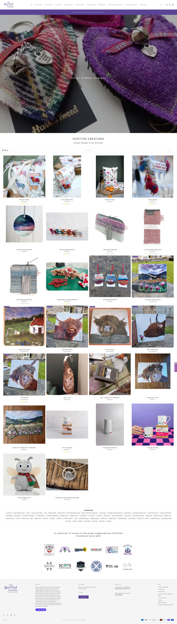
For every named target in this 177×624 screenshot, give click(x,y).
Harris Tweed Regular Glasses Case (152, 249)
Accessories (9, 513)
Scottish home (140, 518)
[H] (31, 4)
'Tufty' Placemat (24, 397)
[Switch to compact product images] (7, 150)
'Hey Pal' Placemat (110, 349)
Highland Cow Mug (158, 515)
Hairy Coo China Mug (67, 447)
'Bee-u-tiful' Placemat (152, 349)
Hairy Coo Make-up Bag (67, 199)
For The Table (92, 515)
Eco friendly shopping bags (52, 515)
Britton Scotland (61, 513)
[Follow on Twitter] (7, 615)
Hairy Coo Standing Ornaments (67, 249)
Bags (46, 513)
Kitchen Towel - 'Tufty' (152, 397)
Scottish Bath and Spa (84, 518)
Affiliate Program (162, 602)
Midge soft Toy (38, 518)
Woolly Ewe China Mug (152, 447)
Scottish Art (58, 4)
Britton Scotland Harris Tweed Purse (90, 513)
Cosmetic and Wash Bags (28, 515)
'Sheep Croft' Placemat (24, 349)
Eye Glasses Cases (74, 515)
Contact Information (163, 587)
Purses (75, 518)
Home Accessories (10, 518)
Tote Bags (80, 521)
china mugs (94, 521)
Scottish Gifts (102, 4)
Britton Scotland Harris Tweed (73, 513)
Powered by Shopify (81, 619)
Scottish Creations (95, 518)
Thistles (74, 521)
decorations (102, 521)
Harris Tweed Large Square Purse (24, 299)
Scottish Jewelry (79, 4)
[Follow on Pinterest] (14, 615)
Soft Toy (147, 518)
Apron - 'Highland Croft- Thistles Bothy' (109, 397)
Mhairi (31, 518)
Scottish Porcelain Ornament (110, 299)
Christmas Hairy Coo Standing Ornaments (67, 299)
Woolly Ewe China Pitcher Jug (110, 447)
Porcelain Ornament (67, 518)
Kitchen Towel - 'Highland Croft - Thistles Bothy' (24, 447)
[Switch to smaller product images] (5, 150)
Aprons (28, 513)
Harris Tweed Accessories (138, 515)
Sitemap (160, 600)
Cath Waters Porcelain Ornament (114, 513)
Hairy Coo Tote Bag (24, 199)
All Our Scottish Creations (19, 513)
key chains (108, 521)
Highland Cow (149, 515)
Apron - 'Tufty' (67, 397)
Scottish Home (49, 4)
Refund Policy (161, 591)
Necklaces (45, 518)
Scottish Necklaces (122, 518)
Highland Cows (167, 515)
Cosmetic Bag (9, 515)
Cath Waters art (127, 513)
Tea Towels (68, 521)
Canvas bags (103, 513)
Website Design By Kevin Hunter (165, 604)
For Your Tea (99, 515)
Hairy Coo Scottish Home (117, 515)
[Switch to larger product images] (2, 150)
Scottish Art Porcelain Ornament (24, 249)
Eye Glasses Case (64, 515)
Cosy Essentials (91, 4)
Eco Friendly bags (40, 515)
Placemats (59, 518)
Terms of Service (162, 598)
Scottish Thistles (131, 518)
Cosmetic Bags (17, 515)
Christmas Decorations (153, 513)
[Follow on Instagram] (11, 615)
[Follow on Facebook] (4, 615)
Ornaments (52, 518)
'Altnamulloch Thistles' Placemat (153, 299)
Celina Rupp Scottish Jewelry (139, 513)
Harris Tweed (38, 4)
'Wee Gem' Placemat (67, 349)
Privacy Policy (161, 589)
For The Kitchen (83, 515)
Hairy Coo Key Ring (152, 199)
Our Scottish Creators (131, 4)
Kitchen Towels (25, 518)
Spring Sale (143, 4)
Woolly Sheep (87, 521)
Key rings (18, 518)
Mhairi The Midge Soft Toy (24, 497)
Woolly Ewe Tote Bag (110, 199)
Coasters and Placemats (165, 513)
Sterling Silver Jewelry (166, 518)
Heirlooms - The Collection (115, 4)
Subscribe (84, 597)
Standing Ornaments (155, 518)
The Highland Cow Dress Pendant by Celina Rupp (67, 497)
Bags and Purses (52, 513)
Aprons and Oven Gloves (37, 513)
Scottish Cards (69, 4)
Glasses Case (107, 515)
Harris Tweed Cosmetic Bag (110, 249)
